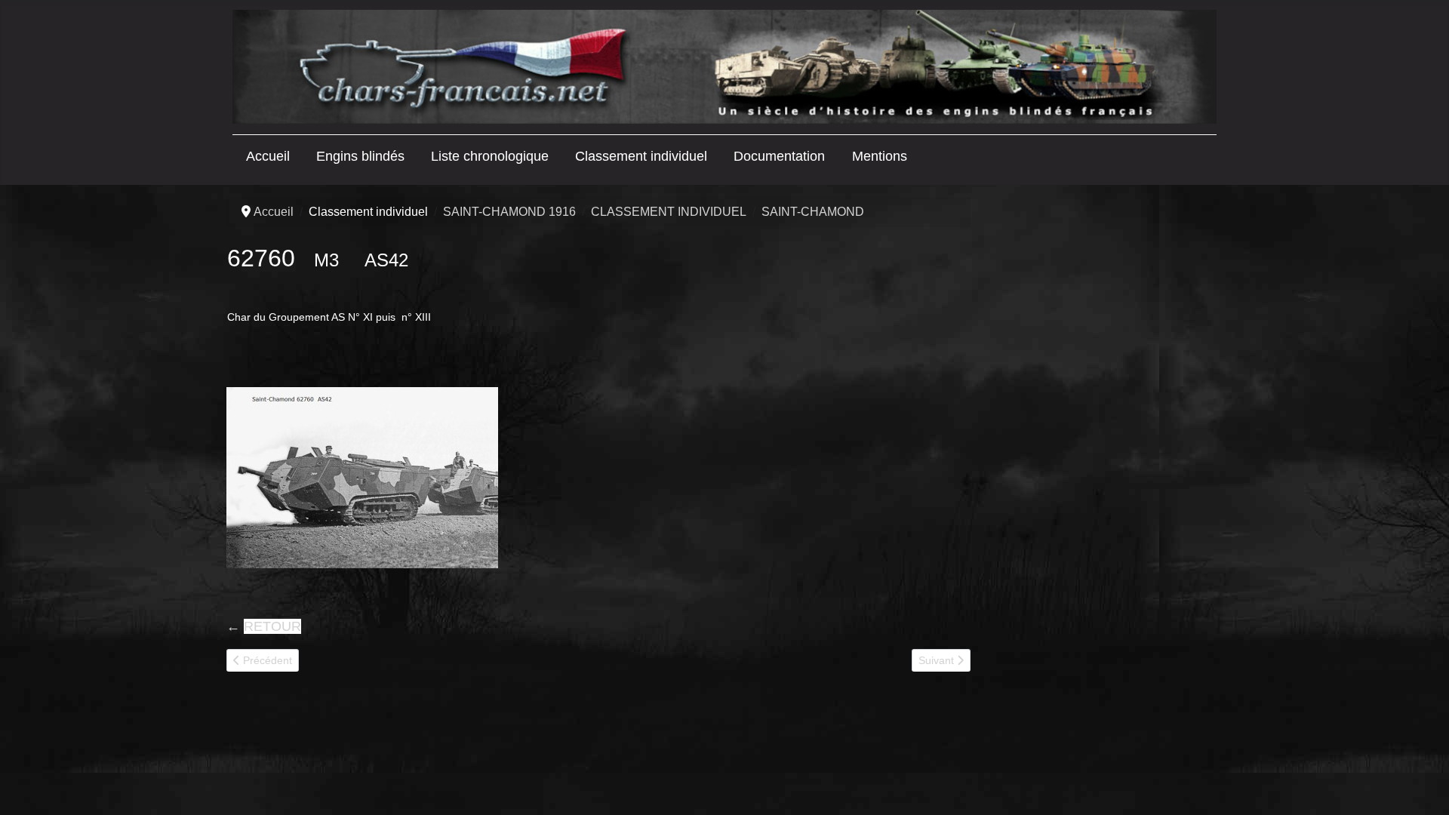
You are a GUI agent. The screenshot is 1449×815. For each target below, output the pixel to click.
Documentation (779, 156)
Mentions (879, 156)
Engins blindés (360, 156)
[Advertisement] (1096, 435)
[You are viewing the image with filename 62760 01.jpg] (362, 477)
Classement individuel (641, 156)
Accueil (268, 156)
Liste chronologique (490, 156)
